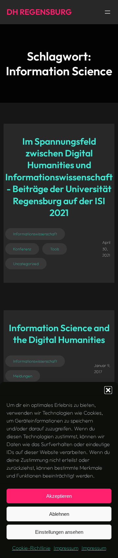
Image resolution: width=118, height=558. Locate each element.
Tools (54, 248)
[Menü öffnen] (107, 12)
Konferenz (22, 248)
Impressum (66, 548)
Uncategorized (26, 263)
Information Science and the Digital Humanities (59, 333)
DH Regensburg (39, 12)
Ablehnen (59, 514)
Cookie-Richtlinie (31, 548)
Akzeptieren (59, 496)
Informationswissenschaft (35, 233)
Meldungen (22, 375)
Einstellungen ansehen (59, 532)
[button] (108, 390)
